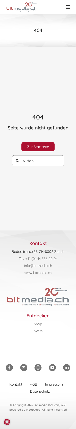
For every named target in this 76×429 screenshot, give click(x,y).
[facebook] (9, 367)
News (38, 331)
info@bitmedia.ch (38, 265)
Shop (38, 324)
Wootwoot (33, 409)
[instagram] (38, 367)
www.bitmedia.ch (38, 272)
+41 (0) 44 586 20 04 (41, 258)
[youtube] (52, 367)
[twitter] (23, 367)
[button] (7, 422)
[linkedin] (66, 367)
